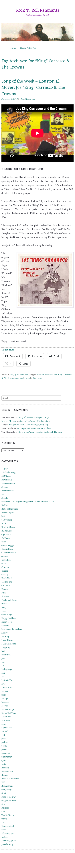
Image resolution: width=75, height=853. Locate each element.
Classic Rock (7, 548)
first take (5, 596)
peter (3, 738)
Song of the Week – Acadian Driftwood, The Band (40, 431)
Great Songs (6, 614)
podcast (4, 742)
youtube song (7, 844)
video (3, 829)
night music (6, 727)
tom (26, 374)
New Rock (6, 716)
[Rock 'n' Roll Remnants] (37, 31)
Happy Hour (6, 621)
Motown (5, 701)
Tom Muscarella (28, 98)
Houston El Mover (45, 374)
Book (3, 523)
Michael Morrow (8, 420)
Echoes (4, 588)
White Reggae (7, 833)
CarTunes (5, 537)
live (3, 683)
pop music (5, 752)
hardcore (5, 625)
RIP (3, 782)
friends (4, 603)
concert (4, 556)
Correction (6, 559)
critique (4, 570)
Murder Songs (7, 709)
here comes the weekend (11, 629)
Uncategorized (7, 825)
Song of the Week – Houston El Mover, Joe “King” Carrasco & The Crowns (33, 87)
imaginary (5, 647)
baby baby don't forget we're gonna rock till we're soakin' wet (27, 501)
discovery (5, 585)
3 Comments (36, 377)
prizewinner (6, 756)
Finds (3, 592)
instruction (6, 654)
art (2, 494)
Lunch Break (7, 687)
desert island (6, 581)
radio (3, 763)
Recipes (4, 774)
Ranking (5, 767)
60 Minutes (6, 475)
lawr (3, 661)
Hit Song (5, 636)
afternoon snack (8, 483)
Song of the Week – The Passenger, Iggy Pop (28, 424)
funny (4, 607)
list (2, 676)
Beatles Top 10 (7, 512)
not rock (5, 731)
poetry (4, 745)
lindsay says (6, 669)
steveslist (5, 807)
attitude (4, 497)
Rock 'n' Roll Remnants (37, 10)
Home (13, 47)
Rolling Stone (7, 785)
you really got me (8, 840)
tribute (4, 818)
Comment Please (8, 552)
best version (6, 519)
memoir (4, 691)
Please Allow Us (28, 47)
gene (3, 610)
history (4, 632)
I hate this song (8, 639)
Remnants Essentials (10, 778)
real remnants (7, 771)
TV (2, 822)
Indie (3, 650)
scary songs (6, 789)
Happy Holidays (8, 618)
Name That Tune (8, 712)
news (3, 723)
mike (3, 694)
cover (3, 563)
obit (3, 734)
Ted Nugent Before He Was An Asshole (33, 428)
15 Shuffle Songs (8, 472)
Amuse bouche (7, 490)
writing (4, 836)
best (3, 516)
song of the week (17, 374)
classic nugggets (8, 545)
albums (4, 486)
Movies (4, 705)
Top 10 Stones (7, 814)
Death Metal (6, 578)
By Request (6, 530)
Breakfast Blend (8, 526)
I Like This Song (8, 643)
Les (3, 665)
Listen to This (7, 680)
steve (3, 804)
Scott (3, 793)
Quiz (3, 760)
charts (4, 541)
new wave (5, 720)
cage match (6, 534)
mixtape (4, 698)
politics (4, 749)
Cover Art (5, 567)
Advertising (6, 479)
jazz (3, 658)
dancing (4, 574)
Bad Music (6, 505)
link (3, 672)
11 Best (4, 468)
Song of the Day (8, 796)
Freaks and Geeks (9, 599)
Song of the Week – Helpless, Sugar (34, 417)
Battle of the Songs (9, 508)
